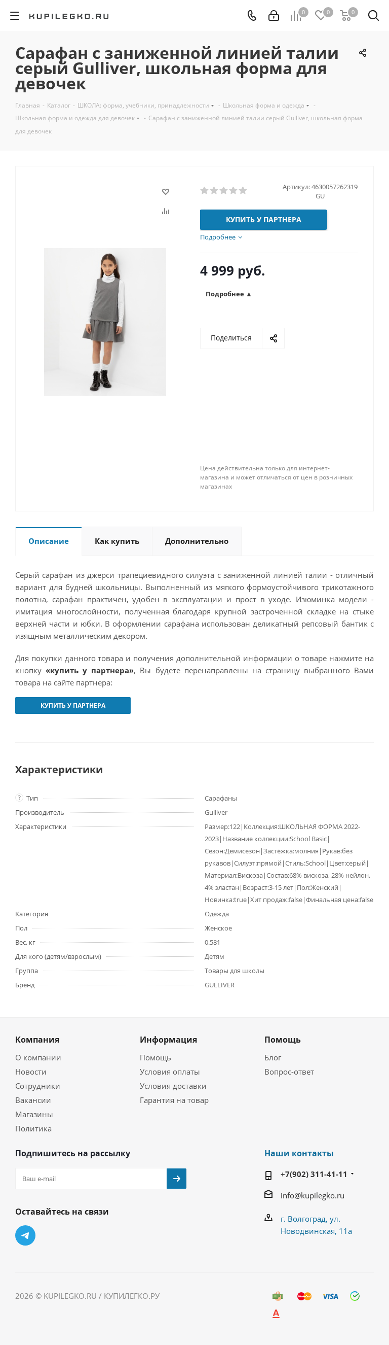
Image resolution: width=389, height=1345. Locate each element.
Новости (31, 1071)
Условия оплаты (170, 1071)
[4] (234, 191)
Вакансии (33, 1100)
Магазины (34, 1114)
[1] (205, 191)
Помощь (155, 1057)
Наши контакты (299, 1153)
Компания (37, 1039)
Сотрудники (37, 1086)
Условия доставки (173, 1086)
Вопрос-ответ (289, 1071)
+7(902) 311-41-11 (314, 1174)
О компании (38, 1057)
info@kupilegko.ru (312, 1195)
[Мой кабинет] (273, 16)
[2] (214, 191)
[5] (243, 191)
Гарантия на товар (174, 1100)
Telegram (25, 1235)
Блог (272, 1057)
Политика (33, 1128)
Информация (168, 1039)
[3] (224, 191)
